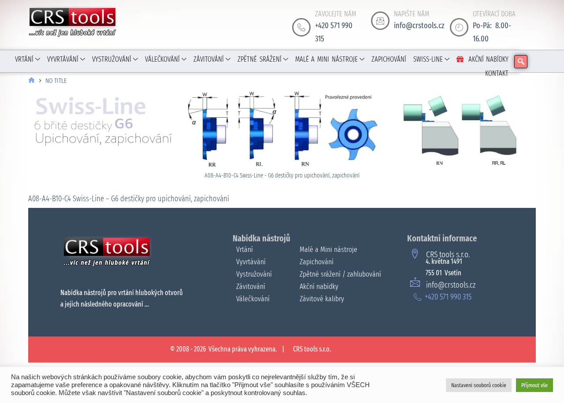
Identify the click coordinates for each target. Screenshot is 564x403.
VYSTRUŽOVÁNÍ (111, 59)
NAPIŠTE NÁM (411, 14)
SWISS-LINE (428, 59)
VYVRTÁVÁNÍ (62, 59)
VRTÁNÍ (24, 59)
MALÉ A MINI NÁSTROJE (326, 59)
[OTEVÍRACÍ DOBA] (459, 27)
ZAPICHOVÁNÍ (388, 59)
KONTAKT (496, 73)
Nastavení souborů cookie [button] (478, 385)
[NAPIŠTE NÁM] (380, 20)
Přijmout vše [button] (534, 385)
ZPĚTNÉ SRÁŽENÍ (259, 59)
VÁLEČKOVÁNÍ (162, 59)
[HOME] (31, 81)
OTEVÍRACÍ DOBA (494, 14)
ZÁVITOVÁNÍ (208, 59)
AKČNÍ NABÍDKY (488, 59)
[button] (520, 61)
